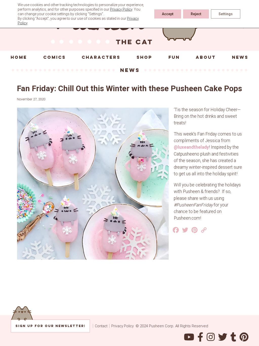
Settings (226, 14)
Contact (101, 326)
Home (19, 57)
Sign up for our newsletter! (50, 326)
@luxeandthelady (191, 147)
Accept (168, 14)
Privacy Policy (122, 326)
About (206, 57)
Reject (196, 14)
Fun (174, 57)
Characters (101, 57)
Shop (144, 57)
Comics (54, 57)
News (240, 57)
